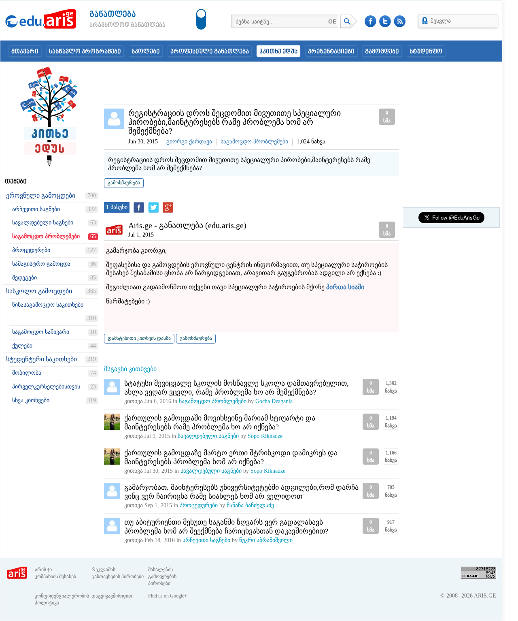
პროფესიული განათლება (209, 52)
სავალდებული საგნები (42, 223)
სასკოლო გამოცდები (39, 291)
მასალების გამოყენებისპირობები (162, 576)
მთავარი (24, 52)
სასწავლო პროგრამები (85, 52)
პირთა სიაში (345, 287)
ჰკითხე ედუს (278, 52)
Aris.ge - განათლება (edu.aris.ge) (187, 225)
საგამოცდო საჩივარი (40, 332)
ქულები (22, 346)
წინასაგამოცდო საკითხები (47, 305)
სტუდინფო (426, 52)
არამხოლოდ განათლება (115, 25)
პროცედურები (31, 250)
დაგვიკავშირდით (111, 596)
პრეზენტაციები (331, 52)
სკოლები (146, 52)
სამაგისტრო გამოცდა (41, 264)
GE (332, 21)
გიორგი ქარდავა (189, 142)
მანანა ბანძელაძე (250, 505)
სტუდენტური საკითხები (41, 359)
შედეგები (24, 278)
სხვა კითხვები (30, 400)
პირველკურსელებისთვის (46, 387)
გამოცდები (382, 52)
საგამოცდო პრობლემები (46, 236)
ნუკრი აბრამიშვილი (266, 540)
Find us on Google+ (167, 596)
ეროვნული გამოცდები (40, 195)
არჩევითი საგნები (36, 209)
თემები (16, 182)
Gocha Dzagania (274, 401)
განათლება (112, 15)
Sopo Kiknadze (265, 436)
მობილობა (26, 373)
